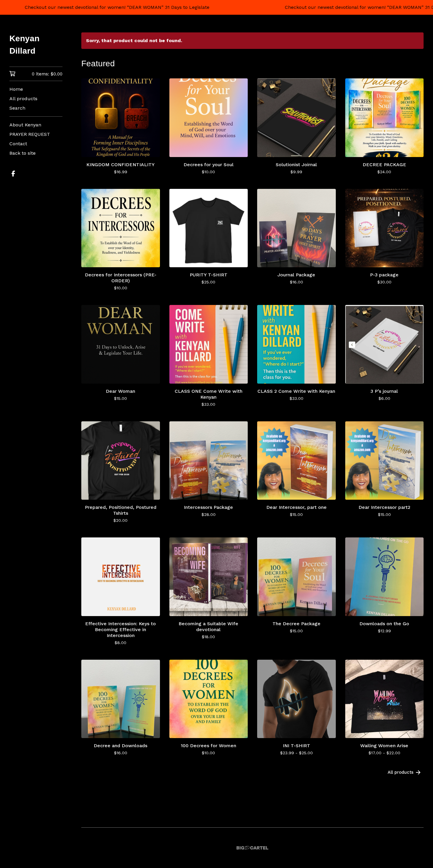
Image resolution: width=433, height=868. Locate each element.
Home (16, 89)
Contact (18, 143)
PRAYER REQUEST (29, 134)
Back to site (22, 153)
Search (17, 108)
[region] (216, 7)
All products (23, 98)
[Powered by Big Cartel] (252, 848)
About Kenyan (25, 125)
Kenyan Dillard (24, 44)
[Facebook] (13, 173)
